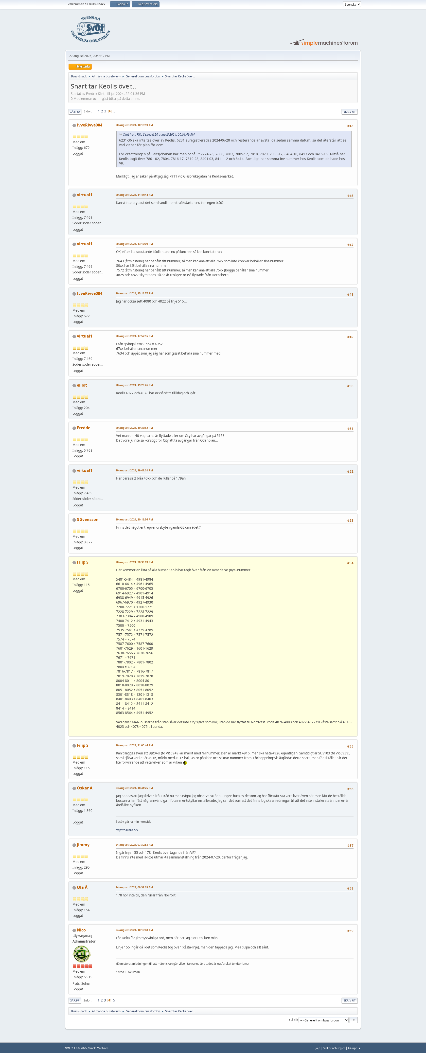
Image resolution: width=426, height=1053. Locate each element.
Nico (81, 930)
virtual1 (84, 194)
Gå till (293, 1020)
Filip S (83, 562)
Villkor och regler (334, 1048)
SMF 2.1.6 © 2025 (76, 1048)
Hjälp (317, 1048)
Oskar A (84, 788)
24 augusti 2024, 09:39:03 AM (134, 887)
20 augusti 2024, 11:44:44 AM (134, 194)
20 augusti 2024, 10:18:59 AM (134, 125)
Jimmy (83, 844)
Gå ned (75, 111)
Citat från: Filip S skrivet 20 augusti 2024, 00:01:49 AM (159, 134)
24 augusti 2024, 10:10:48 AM (134, 930)
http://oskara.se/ (127, 830)
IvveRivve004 (89, 125)
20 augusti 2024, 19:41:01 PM (134, 470)
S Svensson (88, 519)
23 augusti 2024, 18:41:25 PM (134, 788)
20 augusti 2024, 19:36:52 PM (134, 427)
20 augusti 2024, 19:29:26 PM (134, 385)
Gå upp (75, 1000)
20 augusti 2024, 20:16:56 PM (134, 519)
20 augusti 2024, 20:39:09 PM (134, 562)
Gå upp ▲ (354, 1048)
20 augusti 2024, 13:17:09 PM (134, 244)
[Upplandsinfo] (74, 816)
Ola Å (82, 887)
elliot (82, 385)
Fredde (83, 427)
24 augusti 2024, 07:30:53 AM (134, 844)
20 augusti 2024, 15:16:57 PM (134, 293)
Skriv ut (349, 111)
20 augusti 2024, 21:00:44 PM (134, 745)
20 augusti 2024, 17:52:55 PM (134, 336)
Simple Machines (98, 1048)
